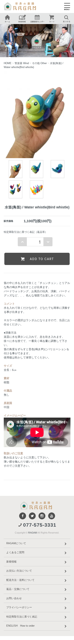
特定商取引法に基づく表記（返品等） (25, 231)
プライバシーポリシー (19, 607)
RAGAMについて (16, 543)
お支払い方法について (19, 570)
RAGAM (32, 532)
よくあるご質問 (15, 552)
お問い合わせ (14, 598)
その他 (39, 63)
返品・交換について (17, 589)
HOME (7, 63)
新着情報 (11, 561)
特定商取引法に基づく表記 (21, 616)
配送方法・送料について (20, 579)
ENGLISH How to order (20, 625)
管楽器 (22, 63)
